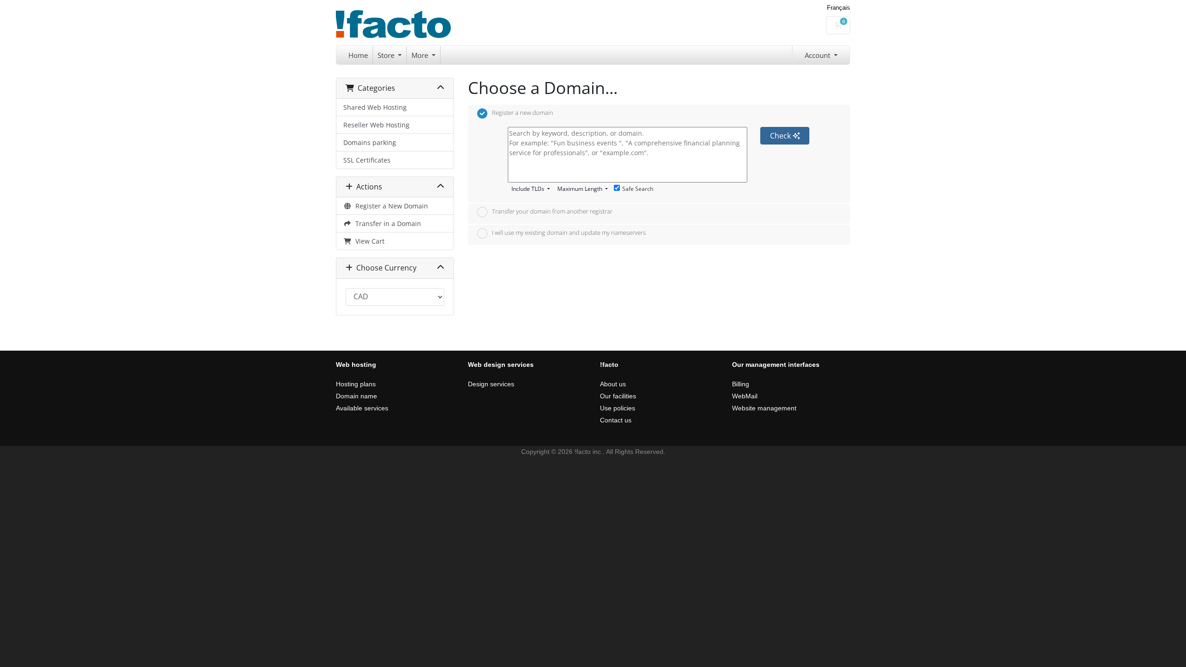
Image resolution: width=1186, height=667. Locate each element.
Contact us (615, 420)
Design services (491, 384)
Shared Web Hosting (375, 107)
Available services (362, 408)
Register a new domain (522, 112)
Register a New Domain (390, 205)
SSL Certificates (367, 160)
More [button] (420, 55)
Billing (740, 384)
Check (781, 136)
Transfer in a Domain (386, 223)
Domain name (356, 396)
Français (838, 7)
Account (818, 55)
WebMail (744, 396)
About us (613, 384)
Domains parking (369, 142)
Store (387, 55)
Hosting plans (356, 384)
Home (358, 55)
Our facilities (618, 396)
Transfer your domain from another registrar (552, 212)
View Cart (368, 241)
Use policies (617, 408)
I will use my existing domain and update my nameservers (569, 232)
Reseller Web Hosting (376, 124)
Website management (764, 408)
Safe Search (637, 189)
